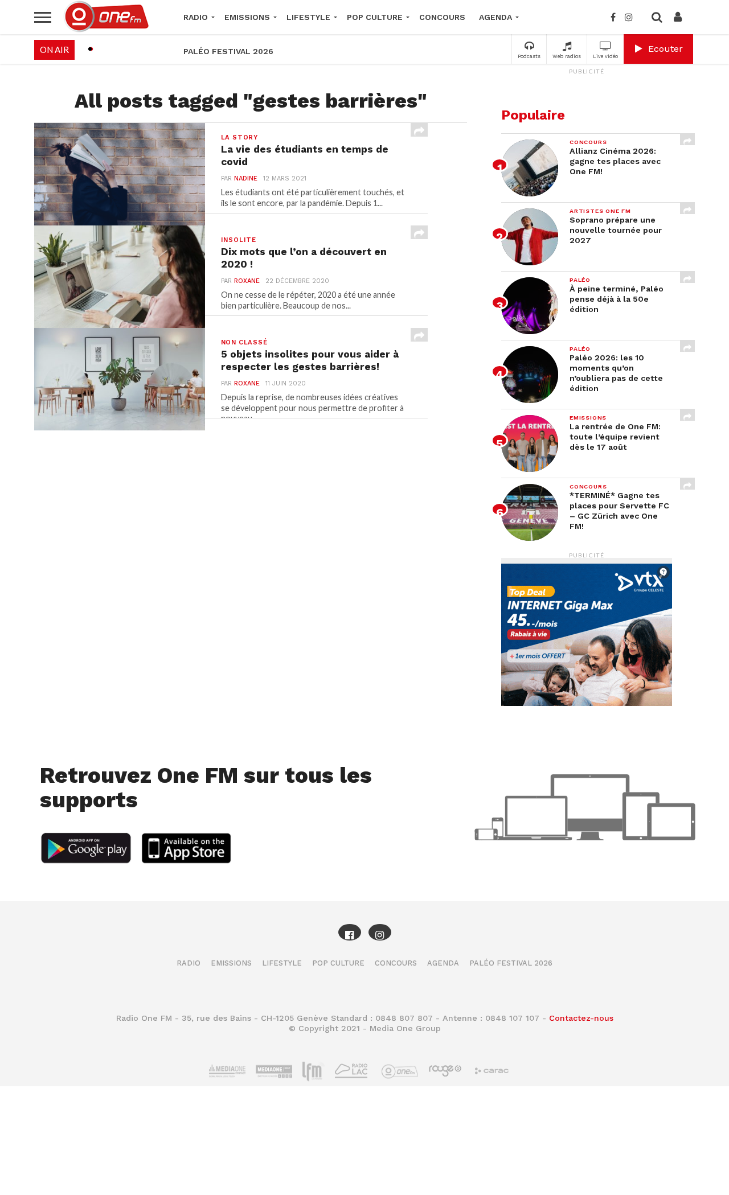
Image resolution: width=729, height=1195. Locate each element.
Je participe (364, 607)
